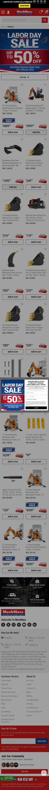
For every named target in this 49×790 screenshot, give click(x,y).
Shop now (24, 6)
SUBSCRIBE (36, 407)
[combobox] (27, 396)
